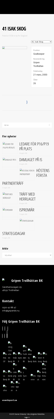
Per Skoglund (22, 35)
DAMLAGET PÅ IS (30, 159)
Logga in (27, 417)
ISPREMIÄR (26, 210)
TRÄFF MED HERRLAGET (27, 196)
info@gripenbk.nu (11, 310)
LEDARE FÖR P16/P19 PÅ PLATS (34, 146)
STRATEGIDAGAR (13, 233)
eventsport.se (9, 400)
